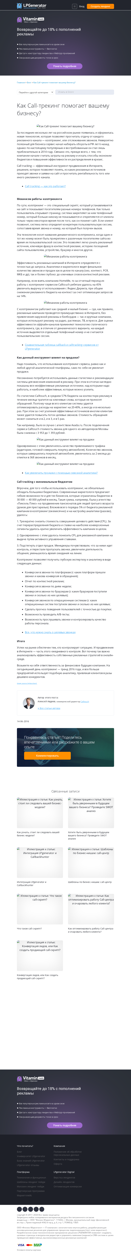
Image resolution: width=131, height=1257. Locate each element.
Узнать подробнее (64, 66)
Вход (81, 6)
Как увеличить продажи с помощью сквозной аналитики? (61, 473)
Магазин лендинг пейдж (30, 1186)
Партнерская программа (31, 1190)
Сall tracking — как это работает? (45, 186)
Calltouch (85, 701)
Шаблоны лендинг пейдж (31, 1182)
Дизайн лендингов (64, 1182)
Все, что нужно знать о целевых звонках (50, 632)
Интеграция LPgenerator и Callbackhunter (31, 883)
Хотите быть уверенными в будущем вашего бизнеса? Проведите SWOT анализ (88, 835)
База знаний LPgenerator (31, 1160)
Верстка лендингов (64, 1177)
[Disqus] (65, 1025)
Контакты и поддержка (66, 1159)
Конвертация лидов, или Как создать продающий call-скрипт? (37, 977)
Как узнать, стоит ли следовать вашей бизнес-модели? (38, 834)
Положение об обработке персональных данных (68, 1153)
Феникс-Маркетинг (45, 1220)
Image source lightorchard (27, 683)
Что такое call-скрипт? (29, 928)
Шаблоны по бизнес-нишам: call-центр (90, 881)
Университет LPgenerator (31, 1156)
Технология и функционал (31, 1177)
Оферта (58, 1163)
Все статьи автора (49, 708)
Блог (19, 1151)
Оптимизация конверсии (68, 1186)
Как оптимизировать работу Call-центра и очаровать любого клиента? (90, 930)
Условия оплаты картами (29, 1250)
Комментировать (47, 755)
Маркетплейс (24, 1195)
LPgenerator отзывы (28, 1165)
